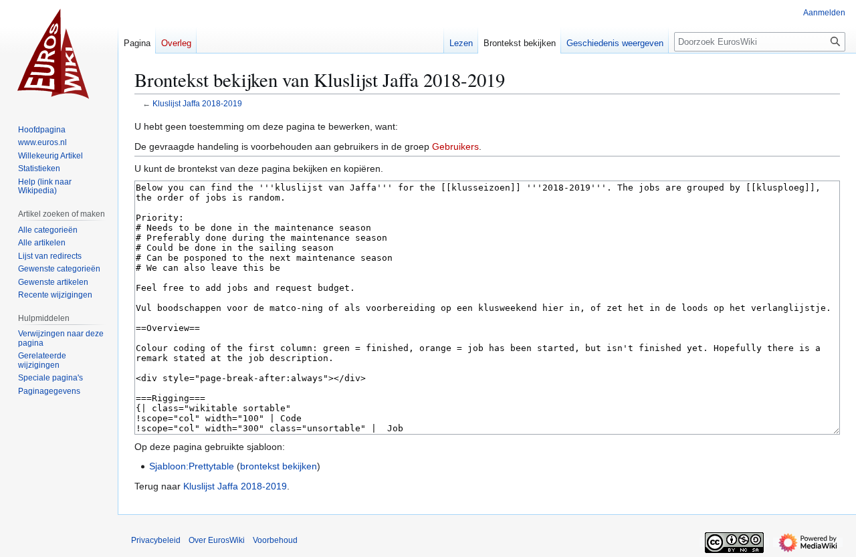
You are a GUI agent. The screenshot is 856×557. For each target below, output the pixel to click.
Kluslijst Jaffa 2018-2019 (197, 103)
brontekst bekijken (278, 466)
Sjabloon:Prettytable (191, 466)
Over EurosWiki (217, 540)
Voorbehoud (275, 540)
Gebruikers (455, 146)
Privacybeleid (156, 540)
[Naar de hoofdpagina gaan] (58, 53)
